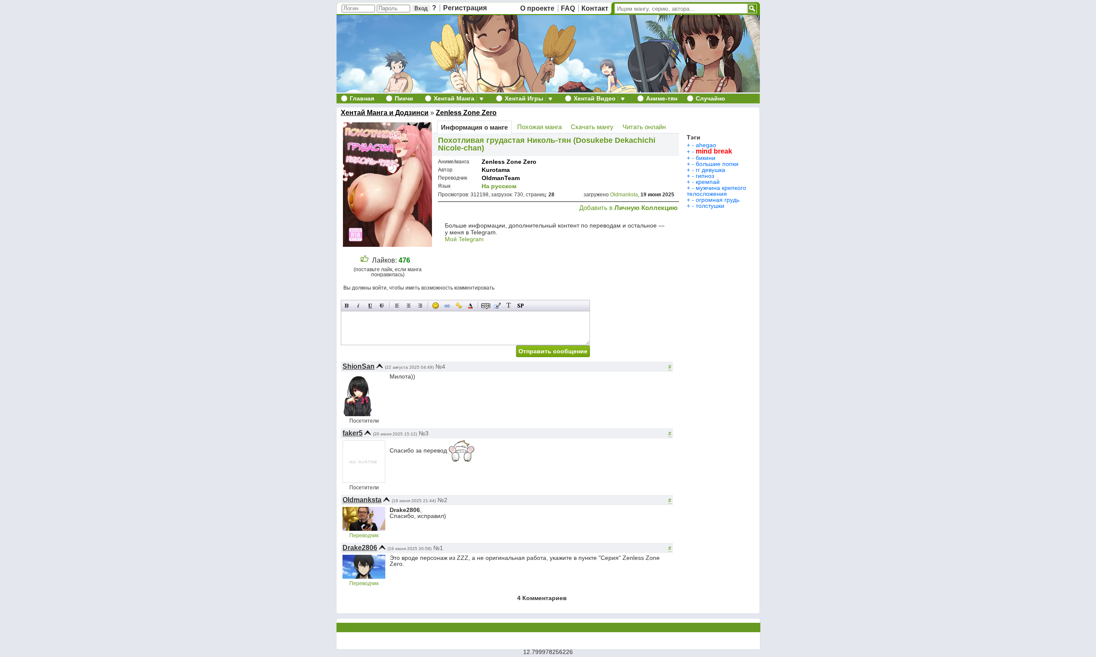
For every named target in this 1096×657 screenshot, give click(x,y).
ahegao (706, 145)
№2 (442, 500)
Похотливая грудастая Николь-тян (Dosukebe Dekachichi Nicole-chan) (546, 144)
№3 (424, 433)
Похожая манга (539, 126)
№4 (440, 366)
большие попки (717, 163)
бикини (705, 157)
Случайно (710, 98)
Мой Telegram (464, 239)
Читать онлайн (644, 126)
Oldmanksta (624, 195)
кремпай (708, 181)
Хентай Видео (595, 98)
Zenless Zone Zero (466, 112)
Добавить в (628, 207)
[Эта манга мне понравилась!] (364, 260)
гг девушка (710, 169)
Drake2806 (359, 547)
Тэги (693, 137)
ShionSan (358, 366)
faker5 (352, 433)
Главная (362, 98)
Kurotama (496, 169)
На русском (499, 186)
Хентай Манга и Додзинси (385, 112)
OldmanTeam (501, 178)
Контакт (594, 8)
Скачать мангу (592, 126)
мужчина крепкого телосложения (716, 190)
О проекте (537, 8)
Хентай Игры (524, 98)
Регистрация (465, 8)
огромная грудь (717, 199)
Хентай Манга (454, 98)
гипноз (705, 175)
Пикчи (404, 98)
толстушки (710, 205)
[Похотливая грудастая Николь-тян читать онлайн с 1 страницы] (388, 244)
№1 (438, 548)
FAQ (568, 8)
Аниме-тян (661, 98)
